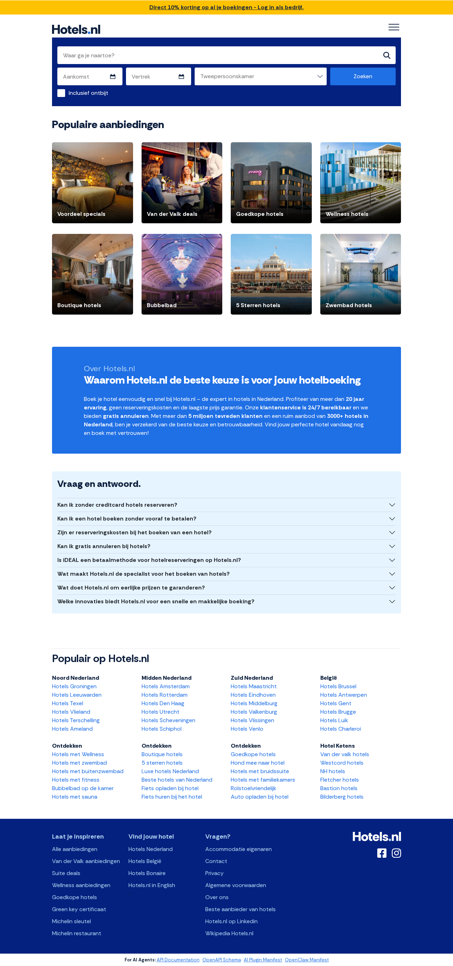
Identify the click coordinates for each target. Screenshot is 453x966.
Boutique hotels (162, 754)
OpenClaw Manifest (307, 960)
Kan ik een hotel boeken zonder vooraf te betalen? (126, 518)
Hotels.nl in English (151, 885)
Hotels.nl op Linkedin (231, 921)
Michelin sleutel (71, 921)
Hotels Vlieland (71, 711)
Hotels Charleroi (340, 728)
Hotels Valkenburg (254, 711)
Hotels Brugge (338, 711)
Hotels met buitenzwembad (88, 771)
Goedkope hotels (253, 754)
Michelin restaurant (76, 933)
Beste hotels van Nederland (177, 779)
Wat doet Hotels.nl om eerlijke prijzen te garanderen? (131, 587)
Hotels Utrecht (160, 711)
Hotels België (144, 861)
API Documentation (178, 960)
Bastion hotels (338, 788)
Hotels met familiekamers (263, 779)
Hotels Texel (67, 703)
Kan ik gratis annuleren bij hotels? (103, 546)
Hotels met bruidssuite (260, 771)
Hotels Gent (335, 703)
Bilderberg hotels (341, 796)
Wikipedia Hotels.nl (229, 933)
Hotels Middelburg (254, 703)
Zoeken (363, 76)
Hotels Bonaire (147, 873)
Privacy (214, 873)
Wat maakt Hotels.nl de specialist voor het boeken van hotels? (143, 573)
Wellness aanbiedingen (81, 885)
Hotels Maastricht (254, 686)
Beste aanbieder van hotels (240, 909)
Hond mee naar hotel (258, 762)
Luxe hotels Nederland (170, 771)
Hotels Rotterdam (165, 694)
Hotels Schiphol (162, 728)
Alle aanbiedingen (74, 849)
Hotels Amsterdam (166, 686)
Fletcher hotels (339, 779)
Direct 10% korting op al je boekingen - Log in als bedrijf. (226, 7)
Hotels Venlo (247, 728)
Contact (216, 861)
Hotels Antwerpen (343, 694)
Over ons (217, 897)
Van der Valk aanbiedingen (86, 861)
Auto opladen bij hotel (259, 796)
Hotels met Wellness (78, 754)
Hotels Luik (334, 720)
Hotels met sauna (74, 796)
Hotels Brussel (338, 686)
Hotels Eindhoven (253, 694)
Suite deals (66, 873)
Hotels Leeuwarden (77, 694)
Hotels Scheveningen (168, 720)
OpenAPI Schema (221, 960)
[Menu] (394, 27)
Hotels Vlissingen (252, 720)
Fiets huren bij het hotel (172, 796)
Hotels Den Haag (163, 703)
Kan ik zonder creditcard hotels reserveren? (117, 504)
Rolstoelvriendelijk (253, 788)
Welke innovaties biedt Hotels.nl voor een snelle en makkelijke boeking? (155, 601)
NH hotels (332, 771)
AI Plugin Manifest (263, 960)
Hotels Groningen (74, 686)
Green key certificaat (79, 909)
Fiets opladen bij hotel (170, 788)
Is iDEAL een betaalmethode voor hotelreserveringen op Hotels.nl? (149, 560)
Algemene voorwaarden (235, 885)
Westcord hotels (341, 762)
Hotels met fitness (75, 779)
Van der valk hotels (344, 754)
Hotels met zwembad (79, 762)
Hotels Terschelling (76, 720)
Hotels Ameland (72, 728)
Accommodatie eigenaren (238, 849)
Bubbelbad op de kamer (83, 788)
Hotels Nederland (150, 849)
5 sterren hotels (162, 762)
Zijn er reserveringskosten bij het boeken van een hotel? (134, 532)
